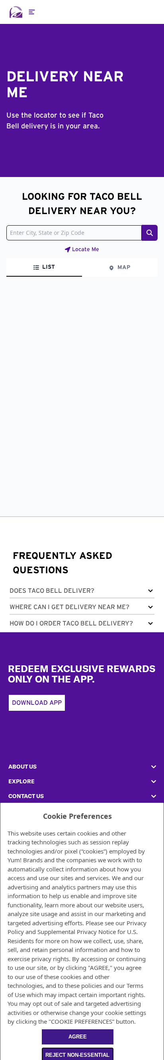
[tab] (44, 267)
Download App (37, 703)
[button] (82, 592)
